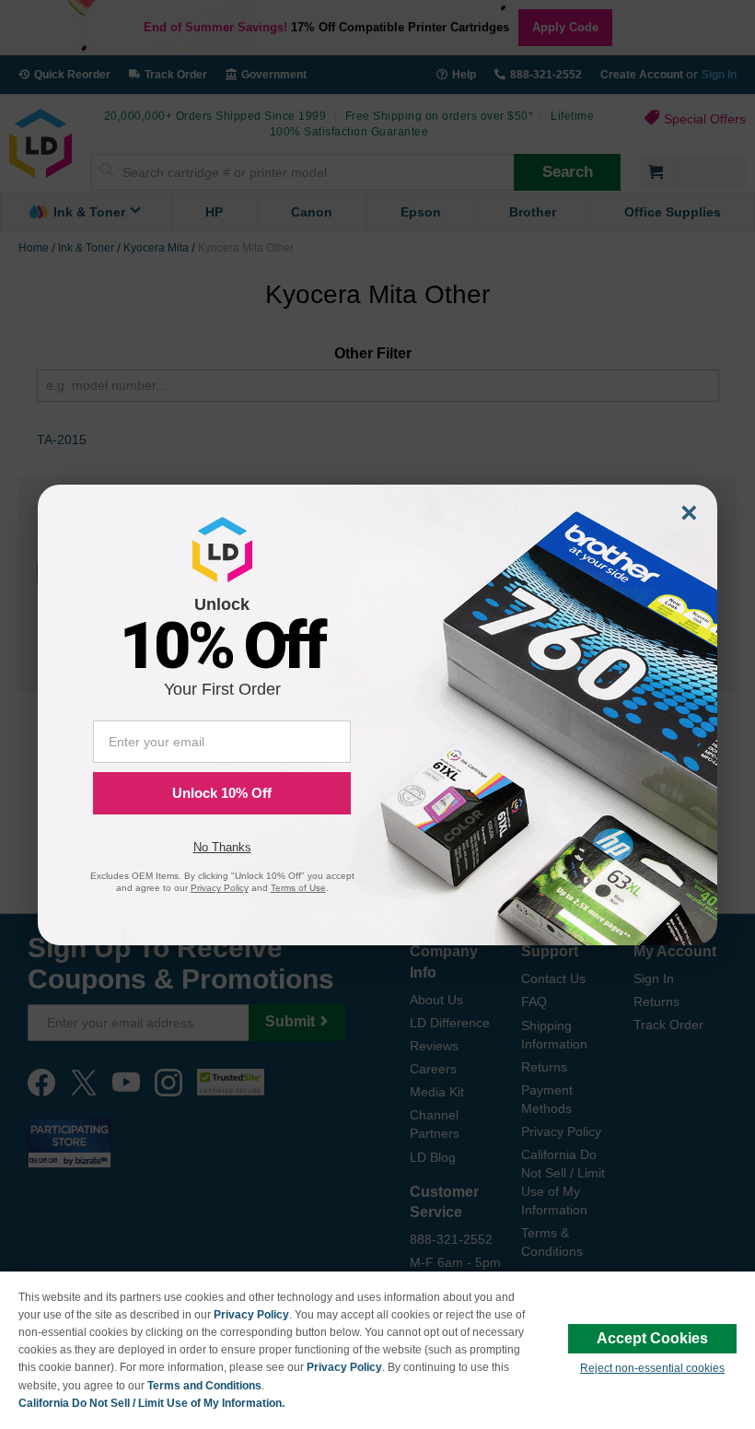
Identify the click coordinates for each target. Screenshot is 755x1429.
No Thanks (222, 847)
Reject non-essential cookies (652, 1368)
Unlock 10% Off (222, 793)
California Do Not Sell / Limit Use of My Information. (151, 1403)
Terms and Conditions (204, 1385)
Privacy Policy (251, 1314)
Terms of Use (298, 888)
